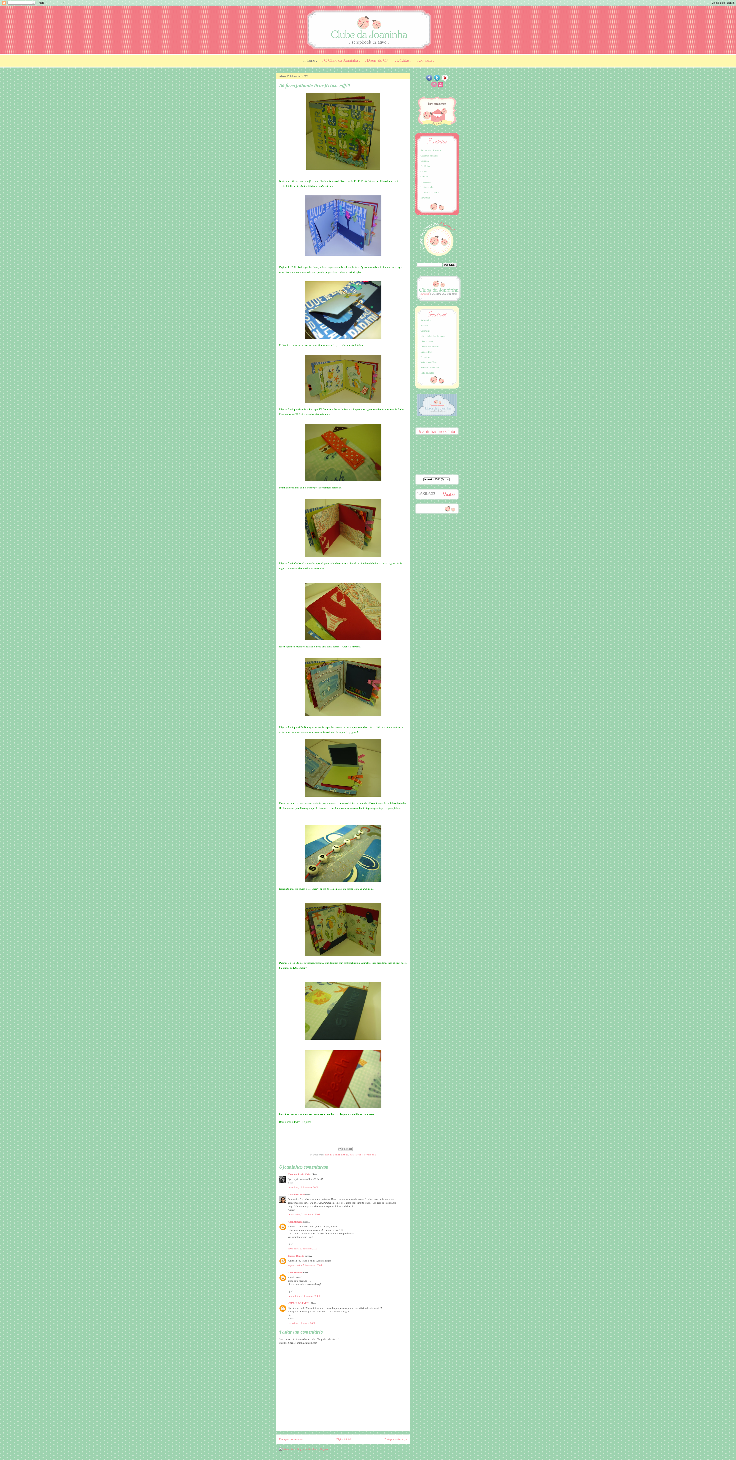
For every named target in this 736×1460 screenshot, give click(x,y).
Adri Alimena (295, 1221)
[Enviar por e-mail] (340, 1149)
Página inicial (343, 1439)
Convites (425, 176)
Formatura (425, 356)
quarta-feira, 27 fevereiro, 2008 (304, 1296)
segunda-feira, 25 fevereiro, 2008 (305, 1265)
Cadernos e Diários (429, 155)
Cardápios (425, 165)
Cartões (424, 171)
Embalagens (426, 181)
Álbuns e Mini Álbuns (431, 150)
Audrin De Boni (296, 1194)
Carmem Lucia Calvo (299, 1174)
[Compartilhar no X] (347, 1149)
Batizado (424, 325)
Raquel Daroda (296, 1255)
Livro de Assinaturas (430, 192)
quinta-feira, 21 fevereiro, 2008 (304, 1214)
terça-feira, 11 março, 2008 (301, 1323)
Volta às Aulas (427, 372)
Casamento (425, 330)
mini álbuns (356, 1154)
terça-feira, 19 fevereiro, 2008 (303, 1187)
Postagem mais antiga (395, 1439)
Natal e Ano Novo (429, 362)
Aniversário (426, 320)
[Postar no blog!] (343, 1149)
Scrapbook (425, 197)
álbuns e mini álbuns (336, 1154)
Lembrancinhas (427, 187)
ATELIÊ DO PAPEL (299, 1303)
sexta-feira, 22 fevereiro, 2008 (303, 1248)
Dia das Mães (427, 341)
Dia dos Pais (426, 351)
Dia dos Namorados (430, 346)
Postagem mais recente (291, 1439)
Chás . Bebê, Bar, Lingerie (432, 335)
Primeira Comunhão (430, 367)
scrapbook (370, 1154)
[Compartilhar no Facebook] (351, 1149)
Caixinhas (425, 160)
